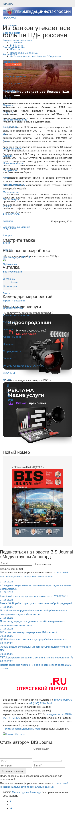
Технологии (10, 126)
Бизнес (7, 98)
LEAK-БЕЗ (9, 373)
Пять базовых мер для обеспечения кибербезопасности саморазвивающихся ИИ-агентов (33, 610)
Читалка (8, 250)
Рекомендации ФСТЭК (16, 257)
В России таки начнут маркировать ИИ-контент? (28, 630)
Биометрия (9, 69)
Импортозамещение (15, 119)
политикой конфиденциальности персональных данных (34, 574)
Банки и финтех (12, 83)
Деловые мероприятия (16, 315)
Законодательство (14, 47)
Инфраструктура (13, 307)
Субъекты (9, 322)
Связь (6, 141)
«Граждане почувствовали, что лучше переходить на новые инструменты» (35, 585)
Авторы (7, 235)
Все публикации (12, 271)
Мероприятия (11, 192)
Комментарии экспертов (17, 40)
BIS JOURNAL (11, 213)
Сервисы (8, 105)
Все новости (10, 25)
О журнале (9, 228)
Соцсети (8, 112)
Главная (8, 221)
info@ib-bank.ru (63, 699)
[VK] (11, 400)
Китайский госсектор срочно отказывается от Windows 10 (34, 594)
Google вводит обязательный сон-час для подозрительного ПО (35, 646)
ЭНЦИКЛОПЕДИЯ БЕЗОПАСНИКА (23, 365)
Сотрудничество (12, 351)
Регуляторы (10, 54)
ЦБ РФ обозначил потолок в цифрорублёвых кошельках (33, 637)
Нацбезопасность (13, 148)
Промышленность (13, 163)
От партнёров (11, 199)
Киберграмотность (14, 184)
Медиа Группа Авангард (26, 792)
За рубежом (10, 170)
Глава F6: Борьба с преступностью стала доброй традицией (36, 601)
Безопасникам (11, 32)
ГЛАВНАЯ (8, 3)
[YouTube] (6, 400)
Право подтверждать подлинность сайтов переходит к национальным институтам (32, 621)
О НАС (7, 380)
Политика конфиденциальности (22, 728)
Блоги (6, 242)
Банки (6, 293)
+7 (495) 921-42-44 (40, 703)
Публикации (10, 264)
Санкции (8, 155)
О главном (9, 278)
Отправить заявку (12, 771)
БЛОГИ (7, 206)
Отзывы (7, 358)
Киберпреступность (14, 76)
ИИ (5, 134)
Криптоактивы (11, 90)
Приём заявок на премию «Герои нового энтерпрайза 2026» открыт (36, 664)
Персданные (10, 61)
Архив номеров (12, 336)
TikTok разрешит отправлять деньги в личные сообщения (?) (36, 655)
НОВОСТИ (9, 18)
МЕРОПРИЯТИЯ (13, 11)
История (8, 329)
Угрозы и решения (14, 300)
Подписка (8, 344)
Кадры (7, 177)
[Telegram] (8, 400)
